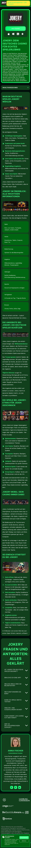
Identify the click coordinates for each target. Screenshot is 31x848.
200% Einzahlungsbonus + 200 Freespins (17, 3)
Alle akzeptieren (24, 837)
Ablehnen (24, 840)
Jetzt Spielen (15, 28)
